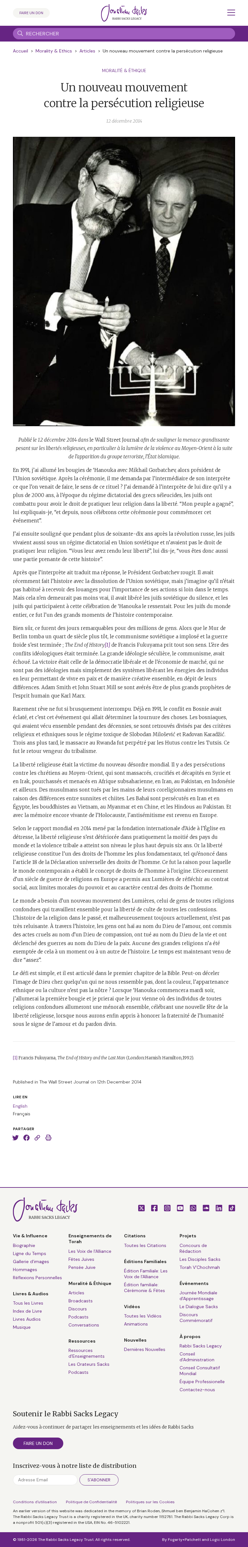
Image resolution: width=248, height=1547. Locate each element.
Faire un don (31, 13)
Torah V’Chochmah (200, 1267)
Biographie (24, 1245)
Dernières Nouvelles (144, 1349)
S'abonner (99, 1480)
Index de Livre (27, 1311)
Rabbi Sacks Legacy (201, 1346)
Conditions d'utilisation (35, 1502)
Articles (87, 51)
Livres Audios (27, 1319)
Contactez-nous (197, 1389)
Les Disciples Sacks (200, 1259)
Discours (77, 1309)
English (20, 1106)
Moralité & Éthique (124, 70)
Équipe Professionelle (202, 1381)
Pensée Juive (82, 1267)
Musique (22, 1327)
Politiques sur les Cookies (150, 1502)
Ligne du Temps (29, 1253)
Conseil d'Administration (197, 1357)
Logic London (222, 1539)
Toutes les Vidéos (142, 1316)
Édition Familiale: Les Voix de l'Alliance (146, 1274)
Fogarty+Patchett (184, 1539)
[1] (15, 1058)
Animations (136, 1324)
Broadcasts (80, 1301)
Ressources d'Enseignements (86, 1353)
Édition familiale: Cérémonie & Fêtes (144, 1287)
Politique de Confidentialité (91, 1502)
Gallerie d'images (31, 1261)
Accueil (20, 51)
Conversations (83, 1325)
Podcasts (78, 1317)
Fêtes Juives (81, 1259)
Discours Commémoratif (196, 1317)
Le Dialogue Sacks (199, 1306)
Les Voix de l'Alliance (89, 1251)
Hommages (25, 1269)
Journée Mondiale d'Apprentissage (198, 1295)
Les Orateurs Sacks (88, 1364)
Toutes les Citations (145, 1245)
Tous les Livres (28, 1303)
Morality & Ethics (54, 51)
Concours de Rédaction (193, 1248)
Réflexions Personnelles (37, 1277)
